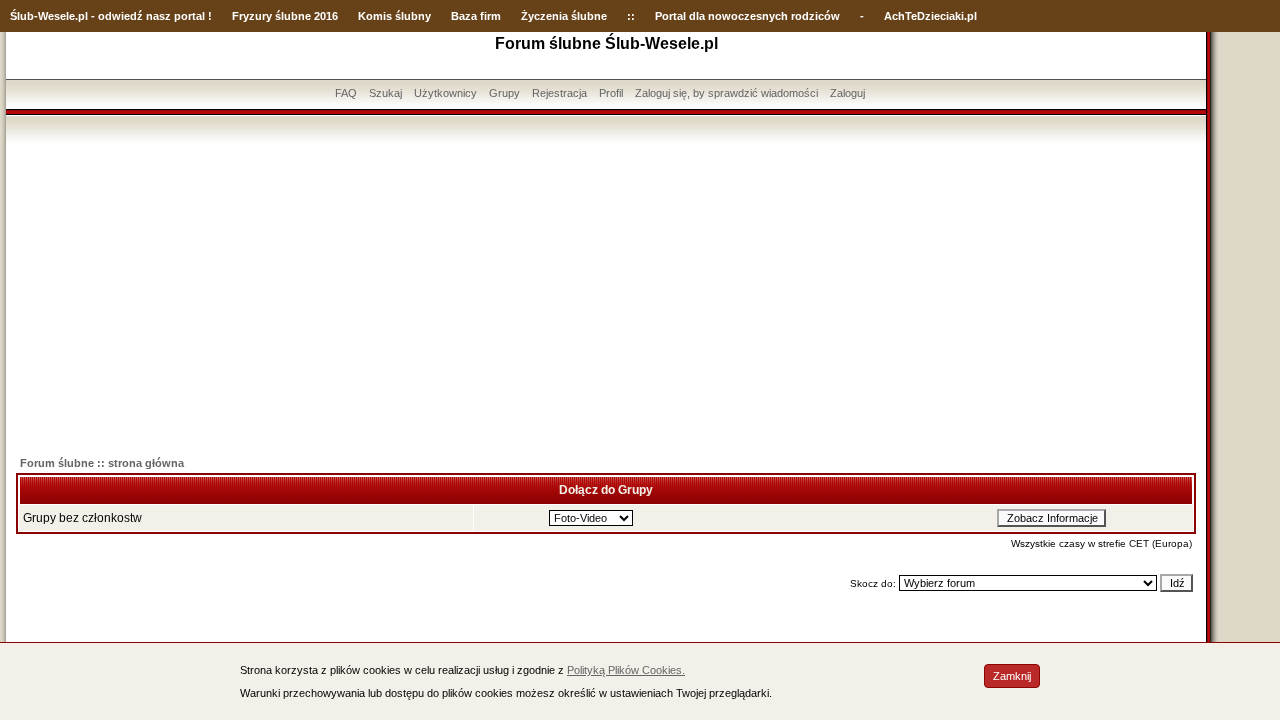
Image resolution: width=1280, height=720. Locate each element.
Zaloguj (847, 93)
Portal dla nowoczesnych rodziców (747, 16)
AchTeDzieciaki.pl (930, 16)
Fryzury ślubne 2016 (285, 16)
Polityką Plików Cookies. (626, 670)
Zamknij (1012, 676)
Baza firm (476, 16)
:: (631, 16)
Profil (611, 93)
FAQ (346, 93)
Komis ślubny (394, 16)
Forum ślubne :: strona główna (102, 463)
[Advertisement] (606, 293)
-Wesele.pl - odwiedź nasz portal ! (123, 16)
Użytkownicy (445, 93)
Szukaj (385, 93)
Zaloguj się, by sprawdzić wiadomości (726, 93)
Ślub (22, 16)
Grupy (504, 93)
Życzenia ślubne (564, 16)
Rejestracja (559, 93)
